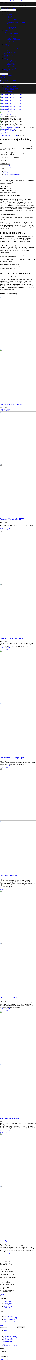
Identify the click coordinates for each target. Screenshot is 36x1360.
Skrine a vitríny (11, 41)
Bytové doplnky (7, 14)
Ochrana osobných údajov (10, 1318)
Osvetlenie (6, 46)
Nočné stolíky (11, 64)
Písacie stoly (10, 66)
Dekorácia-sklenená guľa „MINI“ (12, 638)
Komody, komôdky (12, 33)
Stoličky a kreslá (8, 1308)
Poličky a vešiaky (12, 38)
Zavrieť (2, 1350)
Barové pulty (10, 60)
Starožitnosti (6, 57)
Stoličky (9, 42)
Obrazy (9, 24)
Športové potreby (8, 55)
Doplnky (9, 16)
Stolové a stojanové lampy (14, 49)
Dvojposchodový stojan (8, 875)
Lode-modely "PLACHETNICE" (16, 22)
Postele (5, 53)
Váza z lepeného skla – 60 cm (10, 1241)
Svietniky (9, 50)
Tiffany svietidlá (11, 52)
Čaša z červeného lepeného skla (11, 404)
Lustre (8, 47)
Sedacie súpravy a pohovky (14, 39)
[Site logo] (8, 8)
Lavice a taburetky (12, 36)
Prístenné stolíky (11, 68)
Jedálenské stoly (11, 61)
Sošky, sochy (10, 28)
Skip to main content (16, 0)
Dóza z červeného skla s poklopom (12, 758)
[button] (4, 410)
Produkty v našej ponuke (10, 1319)
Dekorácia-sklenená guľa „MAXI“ (12, 519)
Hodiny (9, 17)
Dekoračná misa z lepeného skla (9, 135)
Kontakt (5, 1314)
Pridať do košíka (5, 163)
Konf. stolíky (10, 63)
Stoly (4, 58)
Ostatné (5, 44)
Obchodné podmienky (9, 1316)
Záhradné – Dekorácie (9, 69)
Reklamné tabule (11, 27)
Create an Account (5, 1359)
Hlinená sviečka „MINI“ (8, 998)
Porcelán (9, 25)
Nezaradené (6, 30)
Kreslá (9, 35)
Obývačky (6, 32)
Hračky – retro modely (13, 19)
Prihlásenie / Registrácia (10, 1345)
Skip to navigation (5, 0)
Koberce (9, 21)
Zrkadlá (5, 71)
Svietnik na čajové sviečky (7, 130)
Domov (2, 127)
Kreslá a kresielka (8, 1305)
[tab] (5, 171)
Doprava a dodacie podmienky (11, 1321)
